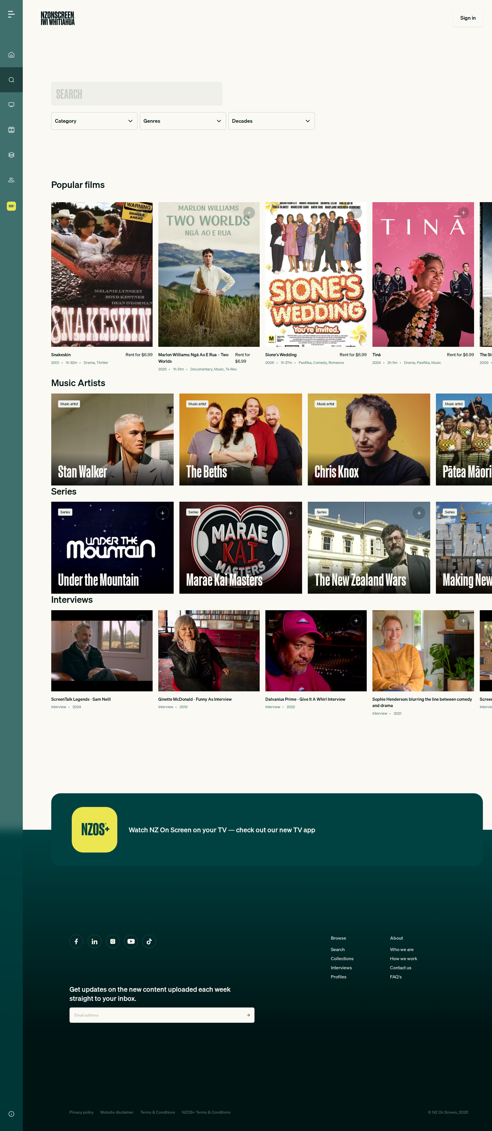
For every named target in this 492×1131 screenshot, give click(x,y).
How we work (403, 958)
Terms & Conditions (157, 1112)
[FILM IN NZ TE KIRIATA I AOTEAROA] (11, 129)
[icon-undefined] (142, 213)
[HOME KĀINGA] (11, 54)
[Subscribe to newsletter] (248, 1015)
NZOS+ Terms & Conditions (206, 1112)
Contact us (400, 967)
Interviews (341, 967)
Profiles (339, 976)
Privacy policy (81, 1112)
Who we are (402, 949)
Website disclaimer (117, 1112)
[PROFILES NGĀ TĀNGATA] (11, 179)
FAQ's (396, 976)
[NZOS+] (11, 206)
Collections (342, 958)
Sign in (468, 18)
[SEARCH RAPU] (11, 79)
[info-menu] (11, 1113)
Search (338, 949)
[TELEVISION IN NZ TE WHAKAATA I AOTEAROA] (11, 104)
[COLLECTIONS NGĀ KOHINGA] (11, 154)
